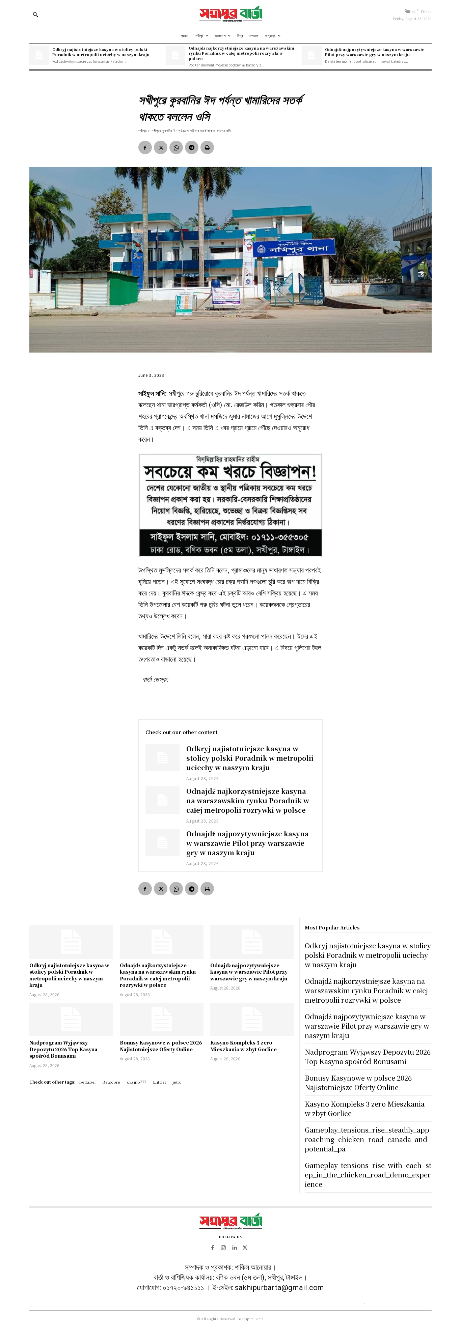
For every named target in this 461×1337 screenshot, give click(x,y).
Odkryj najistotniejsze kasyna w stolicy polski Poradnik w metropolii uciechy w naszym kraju (101, 52)
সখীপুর (142, 130)
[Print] (207, 147)
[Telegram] (191, 147)
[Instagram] (223, 1248)
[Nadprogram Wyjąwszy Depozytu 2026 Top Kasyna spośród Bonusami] (71, 1019)
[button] (35, 14)
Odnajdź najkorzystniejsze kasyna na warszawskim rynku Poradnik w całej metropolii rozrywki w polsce (241, 53)
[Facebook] (145, 147)
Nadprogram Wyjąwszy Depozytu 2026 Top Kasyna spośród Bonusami (63, 1049)
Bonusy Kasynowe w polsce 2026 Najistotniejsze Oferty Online (161, 1046)
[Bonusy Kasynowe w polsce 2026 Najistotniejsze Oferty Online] (162, 1019)
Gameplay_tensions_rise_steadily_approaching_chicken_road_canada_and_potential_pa (368, 1139)
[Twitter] (160, 147)
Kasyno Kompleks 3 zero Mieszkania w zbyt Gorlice (243, 1046)
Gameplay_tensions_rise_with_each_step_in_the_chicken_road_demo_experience (368, 1174)
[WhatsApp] (176, 147)
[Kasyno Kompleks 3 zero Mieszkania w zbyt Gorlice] (252, 1019)
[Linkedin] (234, 1248)
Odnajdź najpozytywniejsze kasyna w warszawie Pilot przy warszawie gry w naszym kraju (374, 52)
